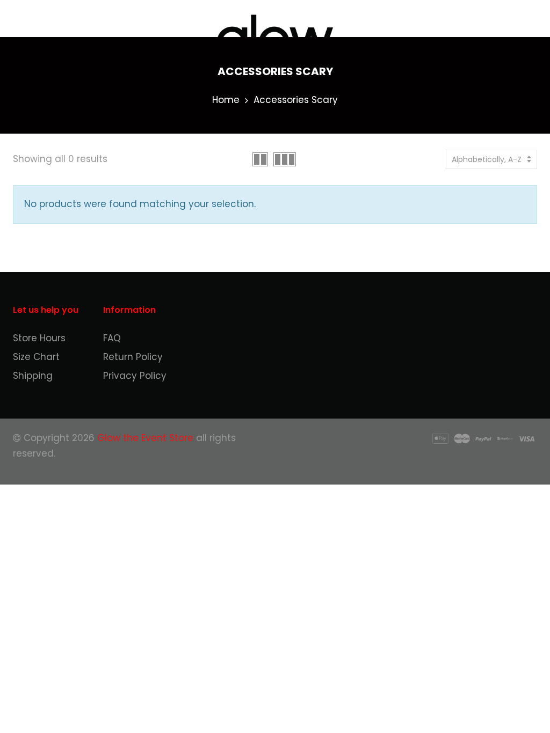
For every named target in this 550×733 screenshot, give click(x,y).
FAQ (112, 338)
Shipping (33, 375)
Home (226, 99)
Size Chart (36, 356)
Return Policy (133, 356)
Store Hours (39, 338)
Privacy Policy (135, 375)
